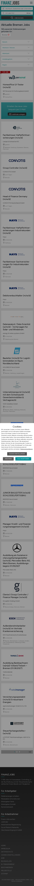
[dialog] (17, 443)
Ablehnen (8, 459)
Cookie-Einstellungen (17, 454)
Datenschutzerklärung (26, 449)
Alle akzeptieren (23, 459)
